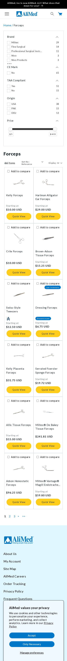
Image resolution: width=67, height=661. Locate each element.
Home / (8, 25)
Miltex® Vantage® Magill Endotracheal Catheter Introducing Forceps (47, 483)
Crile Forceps (14, 251)
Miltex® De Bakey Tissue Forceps (46, 426)
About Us (10, 554)
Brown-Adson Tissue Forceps (44, 253)
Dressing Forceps (46, 307)
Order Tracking (14, 584)
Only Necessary (32, 644)
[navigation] (33, 88)
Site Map (9, 569)
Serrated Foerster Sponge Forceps (46, 370)
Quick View (18, 216)
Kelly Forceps (14, 195)
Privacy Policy (13, 591)
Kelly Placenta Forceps (15, 370)
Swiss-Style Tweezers (13, 309)
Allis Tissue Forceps (18, 424)
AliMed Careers (14, 576)
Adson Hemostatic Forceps (17, 482)
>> (23, 516)
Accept (32, 635)
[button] (7, 14)
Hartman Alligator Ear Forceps (46, 197)
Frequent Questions (17, 599)
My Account (12, 561)
